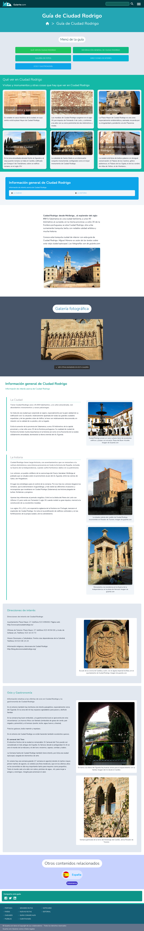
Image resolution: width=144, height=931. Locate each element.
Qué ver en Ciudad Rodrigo (43, 50)
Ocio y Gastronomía (43, 66)
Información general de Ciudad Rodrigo (101, 50)
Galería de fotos (43, 58)
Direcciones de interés (100, 58)
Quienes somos (18, 929)
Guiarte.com (7, 929)
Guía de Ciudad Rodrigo (77, 23)
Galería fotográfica (72, 308)
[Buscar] (131, 4)
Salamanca (72, 883)
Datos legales (30, 929)
